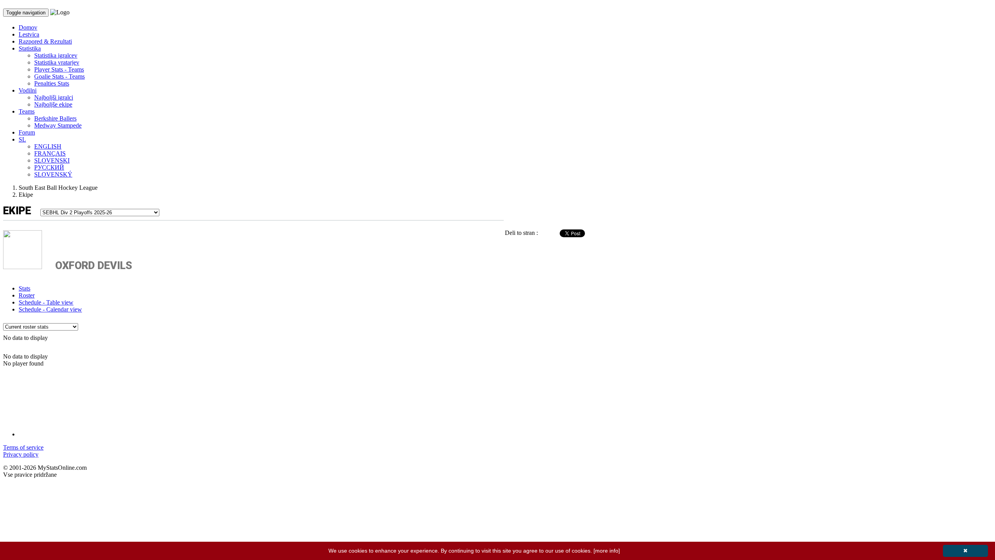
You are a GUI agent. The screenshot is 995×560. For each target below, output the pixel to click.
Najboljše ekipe (53, 104)
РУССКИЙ (49, 167)
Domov (28, 27)
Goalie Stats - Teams (59, 76)
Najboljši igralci (53, 97)
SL (22, 139)
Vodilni (28, 90)
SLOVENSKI (52, 160)
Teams (27, 111)
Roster (27, 295)
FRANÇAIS (50, 153)
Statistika (30, 48)
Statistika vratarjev (56, 62)
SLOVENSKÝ (53, 174)
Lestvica (29, 34)
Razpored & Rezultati (45, 41)
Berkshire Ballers (55, 118)
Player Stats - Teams (59, 69)
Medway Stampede (58, 125)
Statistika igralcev (55, 55)
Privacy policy (20, 454)
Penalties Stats (51, 83)
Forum (27, 132)
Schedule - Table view (46, 302)
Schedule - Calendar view (50, 309)
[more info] (607, 551)
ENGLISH (47, 146)
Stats (24, 288)
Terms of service (23, 447)
